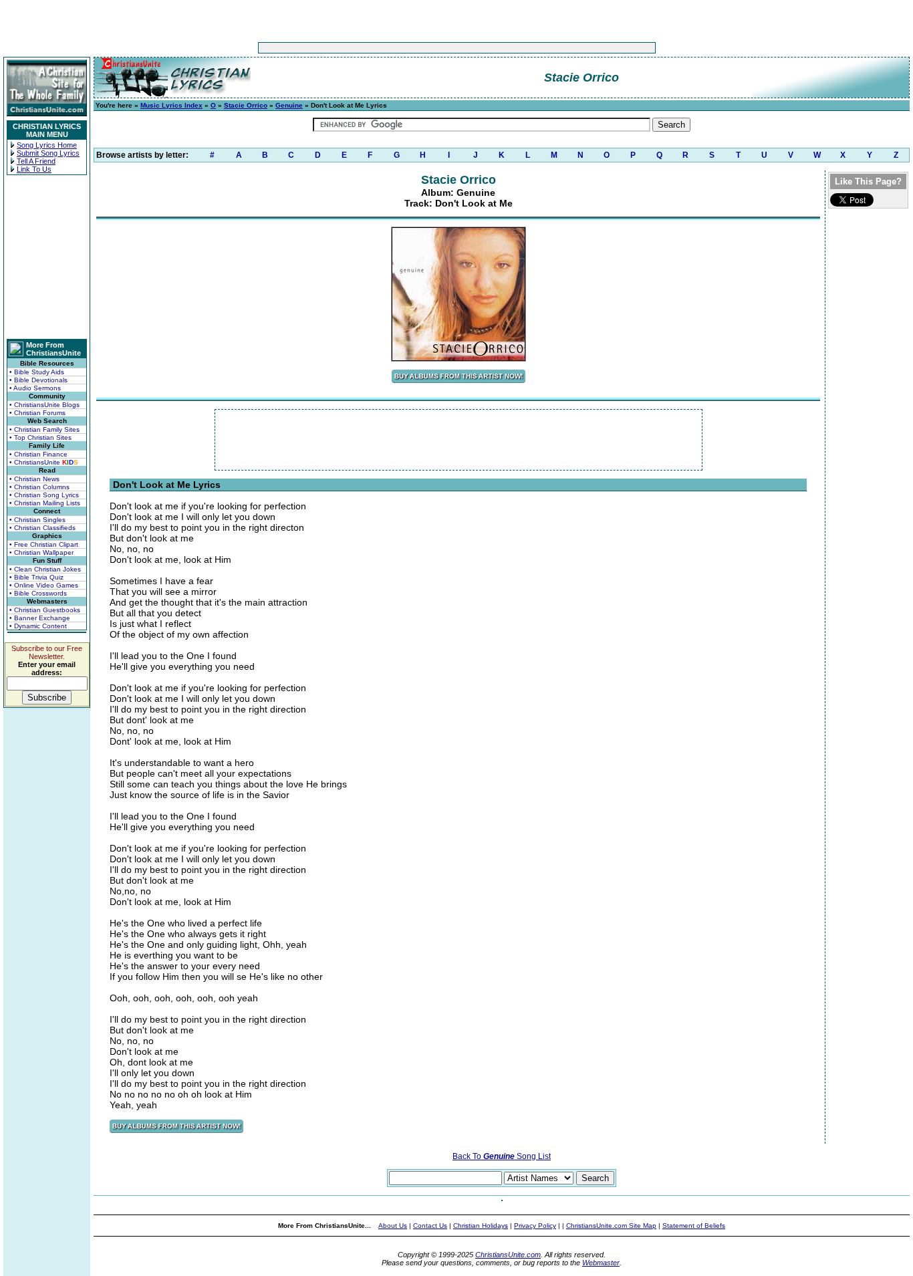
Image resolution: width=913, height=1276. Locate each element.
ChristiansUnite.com (508, 1255)
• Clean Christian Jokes (45, 569)
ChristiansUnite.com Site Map (611, 1225)
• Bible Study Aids (36, 372)
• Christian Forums (37, 412)
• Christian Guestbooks (44, 610)
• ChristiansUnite (43, 462)
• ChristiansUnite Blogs (44, 404)
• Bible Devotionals (38, 380)
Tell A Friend (36, 161)
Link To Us (34, 169)
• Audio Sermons (35, 388)
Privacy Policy (535, 1225)
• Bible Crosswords (38, 593)
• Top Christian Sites (40, 437)
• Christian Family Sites (44, 429)
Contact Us (430, 1225)
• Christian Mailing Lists (44, 503)
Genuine (289, 105)
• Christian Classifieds (42, 527)
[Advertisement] (415, 48)
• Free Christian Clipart (43, 544)
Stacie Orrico (245, 105)
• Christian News (34, 479)
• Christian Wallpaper (41, 552)
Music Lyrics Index (171, 105)
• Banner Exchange (39, 618)
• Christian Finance (38, 454)
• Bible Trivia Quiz (36, 577)
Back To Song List (501, 1156)
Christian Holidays (480, 1225)
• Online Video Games (43, 585)
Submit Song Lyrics (48, 153)
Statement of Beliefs (693, 1225)
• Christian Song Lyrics (44, 495)
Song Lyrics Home (47, 145)
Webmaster (601, 1263)
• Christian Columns (39, 487)
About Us (392, 1225)
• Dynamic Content (38, 626)
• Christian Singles (37, 519)
